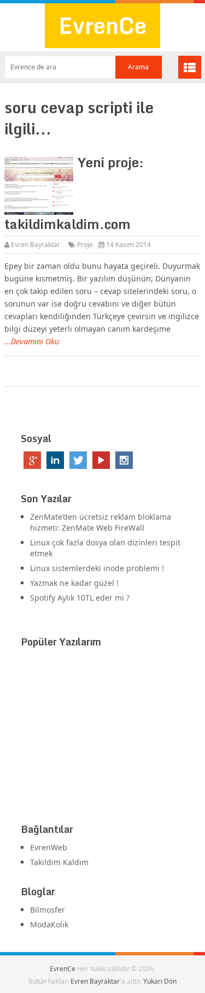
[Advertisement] (103, 737)
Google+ (32, 460)
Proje (85, 244)
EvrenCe (102, 25)
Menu (189, 67)
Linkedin (55, 460)
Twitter (78, 460)
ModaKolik (49, 924)
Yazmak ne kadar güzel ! (74, 583)
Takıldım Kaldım (59, 862)
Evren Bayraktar (35, 244)
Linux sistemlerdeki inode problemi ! (97, 568)
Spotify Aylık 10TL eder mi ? (80, 597)
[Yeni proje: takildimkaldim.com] (38, 185)
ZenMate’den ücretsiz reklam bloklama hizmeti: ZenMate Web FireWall (100, 522)
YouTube (101, 460)
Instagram (124, 460)
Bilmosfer (47, 909)
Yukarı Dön (160, 981)
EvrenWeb (48, 847)
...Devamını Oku (31, 341)
